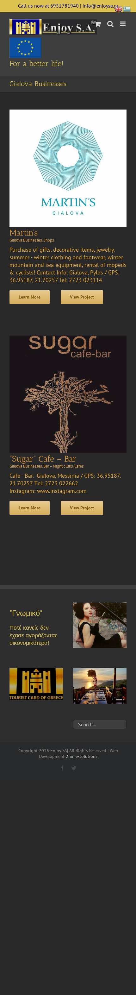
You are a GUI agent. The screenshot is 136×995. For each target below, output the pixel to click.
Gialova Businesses (25, 240)
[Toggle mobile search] (110, 24)
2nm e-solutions (81, 756)
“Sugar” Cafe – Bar (43, 459)
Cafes (78, 466)
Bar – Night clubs (58, 466)
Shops (48, 240)
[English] (119, 8)
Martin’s (23, 233)
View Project (82, 297)
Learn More (29, 297)
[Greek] (127, 8)
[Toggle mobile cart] (98, 24)
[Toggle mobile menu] (123, 24)
